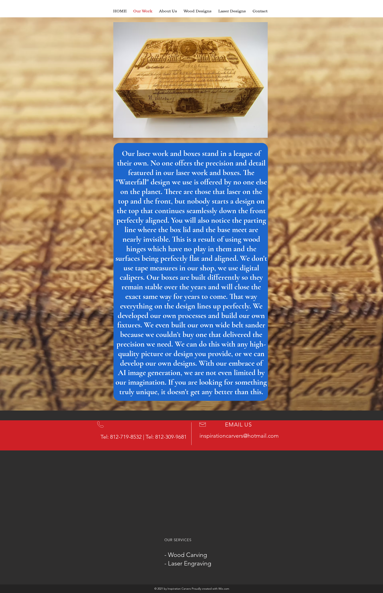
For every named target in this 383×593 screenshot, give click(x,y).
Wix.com (223, 588)
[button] (232, 11)
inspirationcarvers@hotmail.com (239, 435)
